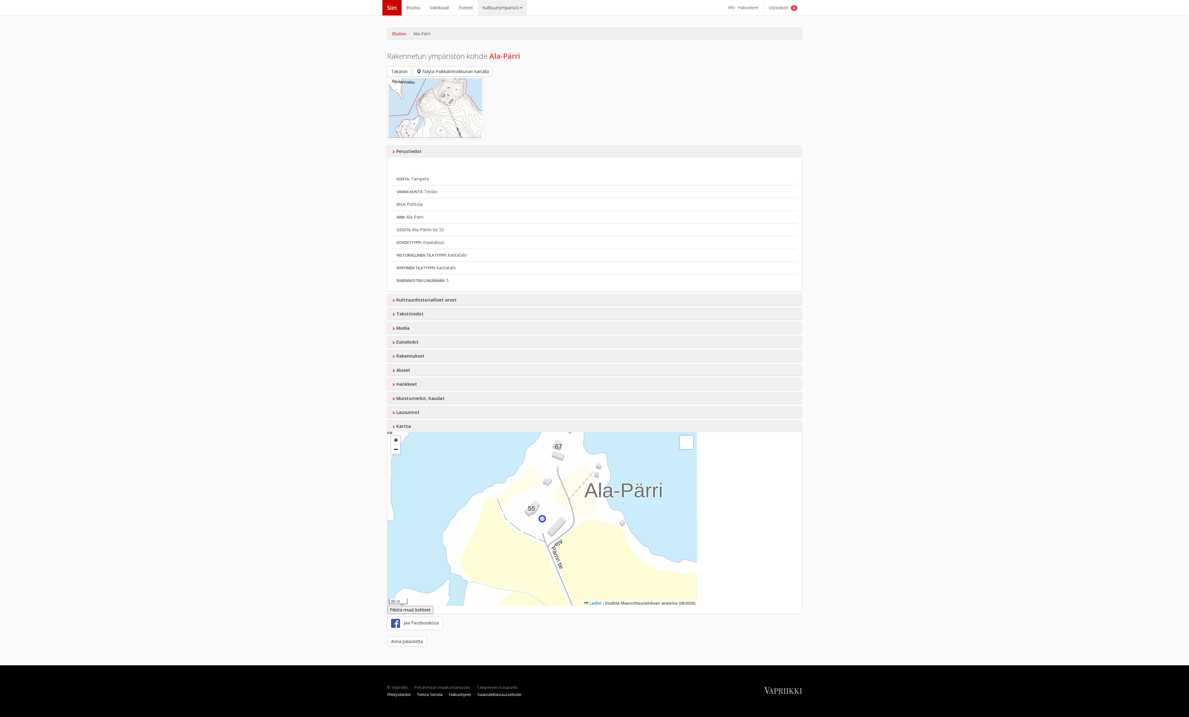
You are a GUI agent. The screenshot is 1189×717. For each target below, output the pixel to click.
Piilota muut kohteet (410, 610)
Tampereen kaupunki (497, 687)
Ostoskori (782, 8)
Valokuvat (439, 8)
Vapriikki (400, 687)
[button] (395, 440)
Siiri (392, 7)
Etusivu (413, 8)
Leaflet (595, 603)
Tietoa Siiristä (430, 694)
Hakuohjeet (748, 7)
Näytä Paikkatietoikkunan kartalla (455, 71)
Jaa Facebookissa (419, 623)
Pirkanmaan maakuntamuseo (442, 687)
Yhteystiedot (399, 694)
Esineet (466, 8)
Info (731, 7)
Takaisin (399, 71)
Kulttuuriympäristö (500, 8)
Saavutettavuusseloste (499, 694)
